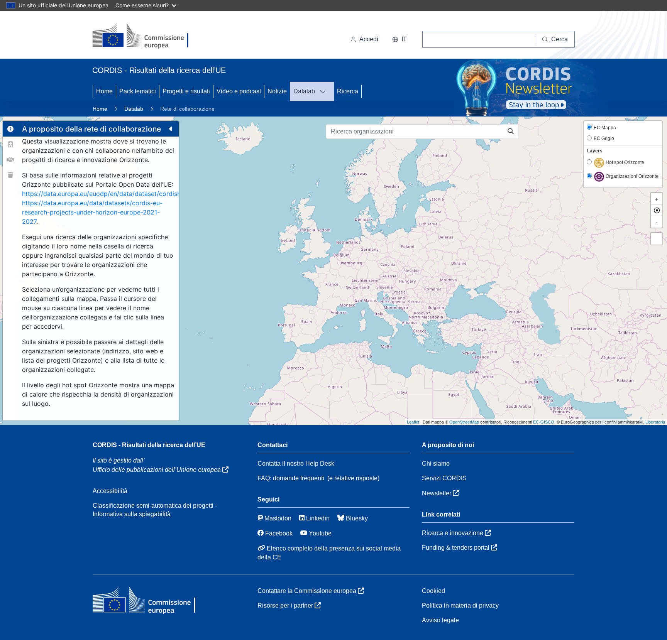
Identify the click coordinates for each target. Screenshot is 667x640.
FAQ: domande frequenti (290, 478)
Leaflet (413, 422)
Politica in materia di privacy (460, 605)
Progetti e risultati (186, 91)
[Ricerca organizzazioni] (511, 131)
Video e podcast (239, 91)
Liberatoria (655, 422)
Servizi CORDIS (444, 478)
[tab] (10, 129)
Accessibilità (110, 491)
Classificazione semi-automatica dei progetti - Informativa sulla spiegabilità (155, 509)
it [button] (404, 39)
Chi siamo (436, 463)
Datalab (304, 91)
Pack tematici (137, 91)
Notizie (277, 91)
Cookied (433, 591)
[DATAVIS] (325, 91)
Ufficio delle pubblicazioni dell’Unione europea (157, 469)
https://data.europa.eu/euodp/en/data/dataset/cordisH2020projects (121, 194)
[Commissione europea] (144, 36)
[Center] (656, 210)
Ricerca (347, 91)
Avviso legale (440, 620)
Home (104, 91)
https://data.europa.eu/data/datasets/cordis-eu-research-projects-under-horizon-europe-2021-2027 (92, 212)
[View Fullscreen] (656, 239)
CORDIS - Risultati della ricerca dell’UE (149, 445)
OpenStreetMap (464, 422)
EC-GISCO (543, 422)
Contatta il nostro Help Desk (295, 463)
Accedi (368, 39)
